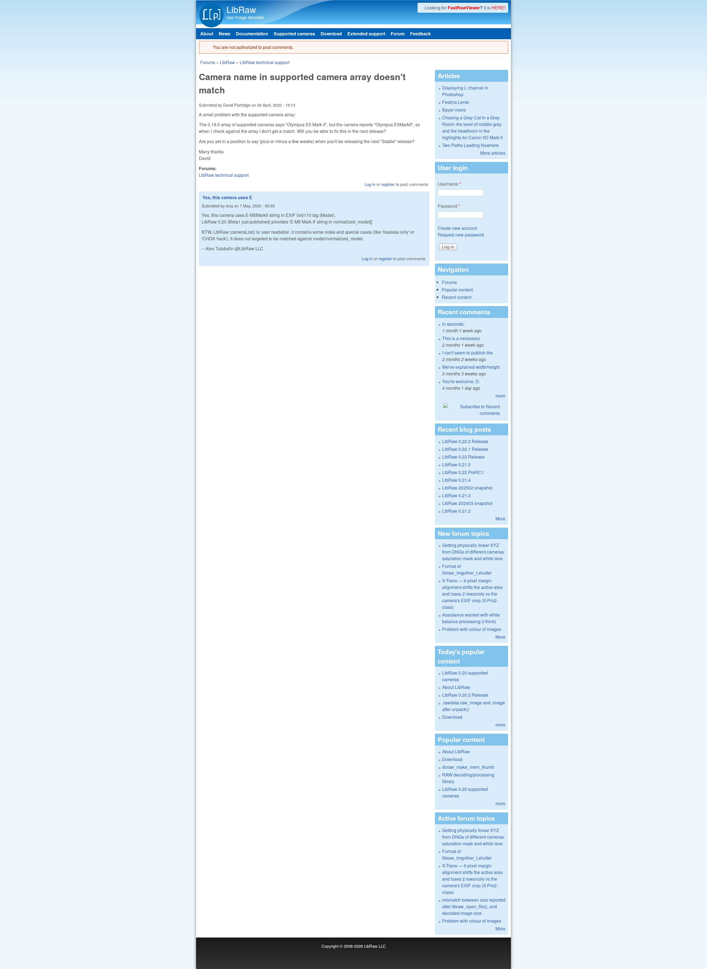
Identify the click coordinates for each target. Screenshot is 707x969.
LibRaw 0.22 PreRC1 (463, 472)
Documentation (252, 33)
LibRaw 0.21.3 (456, 495)
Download (331, 33)
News (224, 33)
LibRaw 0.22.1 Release (465, 449)
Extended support (366, 33)
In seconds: (453, 324)
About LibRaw (456, 687)
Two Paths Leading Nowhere (470, 145)
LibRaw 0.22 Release (463, 457)
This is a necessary (461, 338)
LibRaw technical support (264, 62)
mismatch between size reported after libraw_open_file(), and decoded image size (473, 906)
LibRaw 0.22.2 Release (465, 441)
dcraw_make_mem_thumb (468, 767)
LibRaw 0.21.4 (456, 480)
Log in (370, 184)
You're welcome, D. (461, 381)
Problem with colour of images (471, 629)
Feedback (420, 33)
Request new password (461, 234)
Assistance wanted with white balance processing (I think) (471, 618)
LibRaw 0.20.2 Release (465, 695)
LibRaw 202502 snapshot (467, 488)
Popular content (457, 289)
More (500, 518)
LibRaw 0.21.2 (456, 511)
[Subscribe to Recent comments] (471, 410)
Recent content (456, 297)
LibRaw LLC (375, 946)
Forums (207, 62)
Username (449, 184)
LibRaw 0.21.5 (456, 464)
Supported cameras (294, 33)
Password (449, 206)
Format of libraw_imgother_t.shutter (467, 569)
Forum (398, 33)
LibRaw (241, 9)
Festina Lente (455, 102)
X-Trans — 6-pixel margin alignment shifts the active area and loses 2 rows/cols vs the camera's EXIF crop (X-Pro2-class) (472, 593)
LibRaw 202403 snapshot (467, 503)
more (500, 396)
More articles (492, 153)
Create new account (457, 228)
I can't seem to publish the (467, 352)
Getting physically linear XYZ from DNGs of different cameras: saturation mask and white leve (473, 552)
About (206, 33)
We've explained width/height (471, 367)
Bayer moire (454, 110)
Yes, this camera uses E (227, 197)
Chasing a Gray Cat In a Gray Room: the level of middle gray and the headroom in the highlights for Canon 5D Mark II (472, 127)
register (388, 184)
